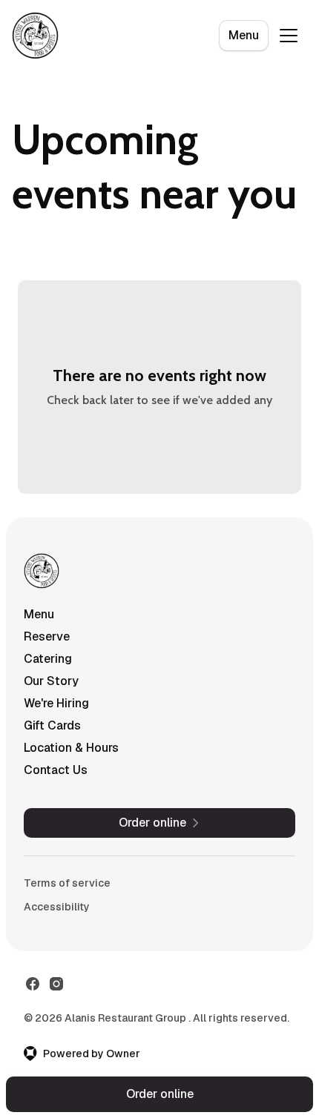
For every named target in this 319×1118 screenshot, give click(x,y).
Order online (160, 1094)
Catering (48, 658)
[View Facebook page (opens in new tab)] (33, 984)
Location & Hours (71, 747)
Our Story (51, 681)
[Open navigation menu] (288, 35)
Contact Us (56, 770)
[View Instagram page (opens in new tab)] (56, 984)
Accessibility (57, 906)
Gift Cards (52, 725)
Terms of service (67, 883)
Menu (243, 35)
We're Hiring (56, 703)
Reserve (47, 636)
